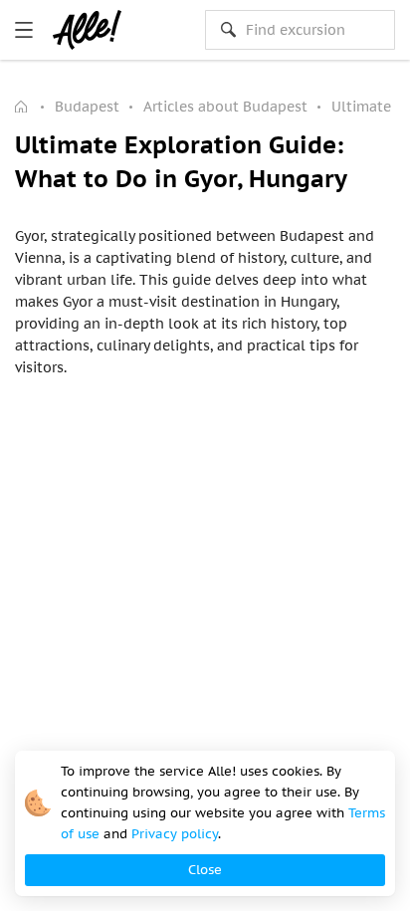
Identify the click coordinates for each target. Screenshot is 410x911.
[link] (24, 30)
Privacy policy (174, 833)
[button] (205, 870)
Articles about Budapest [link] (225, 106)
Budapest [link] (87, 106)
